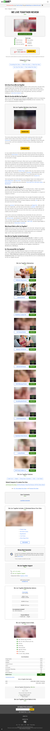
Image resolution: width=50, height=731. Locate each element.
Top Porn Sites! (19, 5)
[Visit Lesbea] (25, 450)
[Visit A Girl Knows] (25, 416)
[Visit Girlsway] (25, 295)
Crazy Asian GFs (30, 182)
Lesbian (14, 8)
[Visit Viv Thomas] (25, 329)
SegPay (22, 575)
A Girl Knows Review (21, 418)
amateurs (33, 206)
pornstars (29, 172)
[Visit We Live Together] (25, 31)
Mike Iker (33, 687)
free (18, 219)
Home (6, 8)
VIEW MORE (25, 542)
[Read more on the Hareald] (25, 722)
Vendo (26, 575)
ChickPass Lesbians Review (21, 314)
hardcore (19, 93)
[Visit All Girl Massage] (25, 381)
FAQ (17, 724)
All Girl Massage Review (21, 383)
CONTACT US (25, 719)
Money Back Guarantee (20, 222)
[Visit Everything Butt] (25, 398)
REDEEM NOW (31, 51)
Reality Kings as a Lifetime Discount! (33, 5)
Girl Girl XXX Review (21, 366)
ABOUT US (25, 716)
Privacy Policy (32, 724)
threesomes (7, 140)
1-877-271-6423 (16, 571)
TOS (19, 724)
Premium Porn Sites (33, 488)
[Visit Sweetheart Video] (25, 433)
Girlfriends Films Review (21, 280)
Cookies (22, 724)
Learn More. (20, 556)
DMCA (28, 724)
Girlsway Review (21, 297)
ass (36, 200)
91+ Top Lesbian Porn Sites (20, 488)
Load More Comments (25, 500)
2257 (25, 724)
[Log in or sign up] (48, 2)
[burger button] (2, 1)
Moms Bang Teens (9, 180)
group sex (37, 175)
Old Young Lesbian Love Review (21, 470)
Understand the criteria (10, 677)
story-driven (14, 93)
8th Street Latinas (39, 182)
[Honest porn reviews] (7, 2)
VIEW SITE (32, 280)
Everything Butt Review (21, 401)
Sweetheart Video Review (21, 435)
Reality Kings (22, 170)
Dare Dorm (18, 180)
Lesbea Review (21, 453)
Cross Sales (25, 592)
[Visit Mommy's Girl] (25, 347)
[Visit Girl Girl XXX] (25, 364)
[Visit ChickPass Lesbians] (25, 312)
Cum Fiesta (22, 536)
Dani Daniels (15, 154)
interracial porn (8, 182)
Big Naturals (8, 183)
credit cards (29, 221)
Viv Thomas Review (21, 332)
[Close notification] (42, 5)
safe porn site (10, 218)
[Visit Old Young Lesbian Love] (25, 468)
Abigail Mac (34, 205)
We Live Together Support (18, 573)
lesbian (29, 138)
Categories (10, 8)
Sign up (31, 709)
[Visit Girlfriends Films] (25, 277)
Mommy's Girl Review (21, 349)
